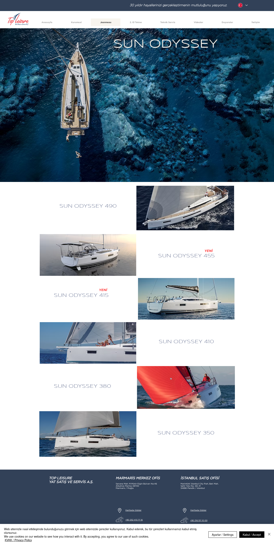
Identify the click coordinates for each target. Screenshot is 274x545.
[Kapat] (269, 534)
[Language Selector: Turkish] (242, 5)
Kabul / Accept (252, 535)
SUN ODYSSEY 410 (186, 341)
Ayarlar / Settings (222, 535)
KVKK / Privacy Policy (18, 540)
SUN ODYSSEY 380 (82, 386)
